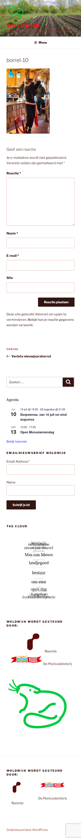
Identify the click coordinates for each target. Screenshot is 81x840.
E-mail (12, 256)
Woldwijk (23, 25)
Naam (12, 233)
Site (9, 278)
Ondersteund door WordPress (27, 830)
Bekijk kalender (16, 441)
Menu (43, 42)
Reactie (13, 173)
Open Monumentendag (37, 432)
